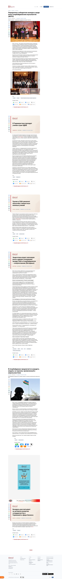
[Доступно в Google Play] (50, 574)
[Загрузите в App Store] (44, 574)
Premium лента (22, 559)
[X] (13, 574)
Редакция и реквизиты (32, 559)
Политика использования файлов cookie (49, 565)
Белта (32, 526)
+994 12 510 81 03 (11, 567)
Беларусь (18, 530)
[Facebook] (11, 574)
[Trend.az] (11, 7)
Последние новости (23, 558)
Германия (14, 530)
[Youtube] (15, 574)
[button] (9, 22)
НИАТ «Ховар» (20, 136)
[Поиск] (35, 7)
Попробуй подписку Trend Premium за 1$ (20, 186)
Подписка (39, 558)
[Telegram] (17, 574)
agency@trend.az (11, 568)
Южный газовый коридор (16, 350)
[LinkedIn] (18, 574)
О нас (29, 558)
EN (49, 577)
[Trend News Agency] (11, 558)
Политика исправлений (32, 564)
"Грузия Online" (18, 218)
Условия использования (49, 558)
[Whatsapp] (9, 574)
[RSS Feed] (20, 574)
